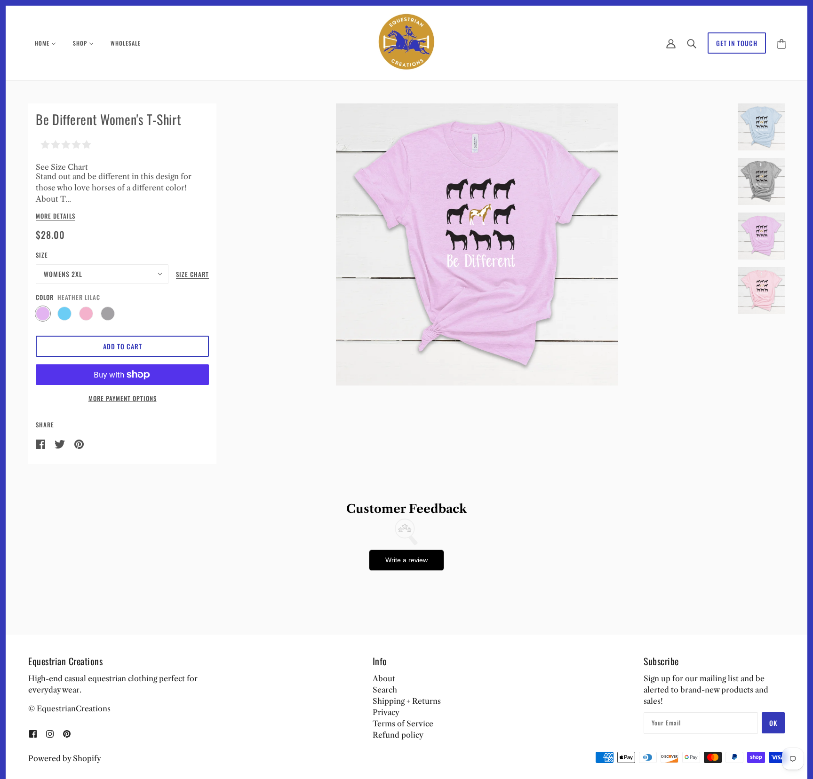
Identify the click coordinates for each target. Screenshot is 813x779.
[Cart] (781, 43)
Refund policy (398, 735)
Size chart (192, 275)
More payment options (122, 398)
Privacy (386, 712)
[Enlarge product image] (477, 244)
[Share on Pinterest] (79, 443)
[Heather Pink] (86, 314)
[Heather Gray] (108, 314)
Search (385, 689)
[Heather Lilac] (43, 314)
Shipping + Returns (407, 701)
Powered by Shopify (64, 758)
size (42, 255)
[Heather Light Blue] (64, 314)
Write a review (406, 560)
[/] (406, 42)
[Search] (691, 43)
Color (45, 297)
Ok (773, 723)
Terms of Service (403, 723)
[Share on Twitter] (61, 443)
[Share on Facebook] (41, 443)
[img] (32, 733)
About (384, 678)
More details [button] (55, 216)
